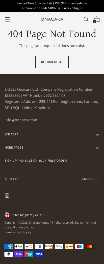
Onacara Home (38, 222)
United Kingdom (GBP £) (27, 215)
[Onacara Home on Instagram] (8, 196)
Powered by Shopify (18, 232)
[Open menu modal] (7, 19)
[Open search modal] (86, 19)
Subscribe (91, 179)
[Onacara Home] (52, 19)
